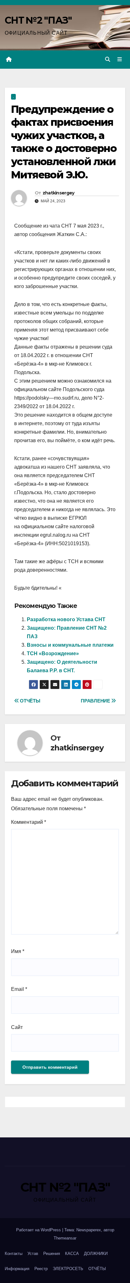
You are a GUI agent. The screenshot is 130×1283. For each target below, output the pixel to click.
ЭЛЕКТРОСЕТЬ (68, 1268)
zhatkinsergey (58, 193)
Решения (51, 1253)
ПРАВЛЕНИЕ (96, 700)
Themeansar (65, 1238)
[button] (107, 59)
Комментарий (28, 822)
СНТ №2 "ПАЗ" (38, 20)
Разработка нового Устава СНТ (66, 619)
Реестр (41, 1268)
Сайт (17, 1027)
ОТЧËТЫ (29, 700)
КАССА (72, 1253)
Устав (32, 1253)
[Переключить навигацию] (119, 60)
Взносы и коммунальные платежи (70, 645)
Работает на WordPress (39, 1230)
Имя (17, 951)
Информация (17, 1268)
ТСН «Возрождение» (53, 653)
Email (19, 989)
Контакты (13, 1253)
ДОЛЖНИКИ (96, 1253)
